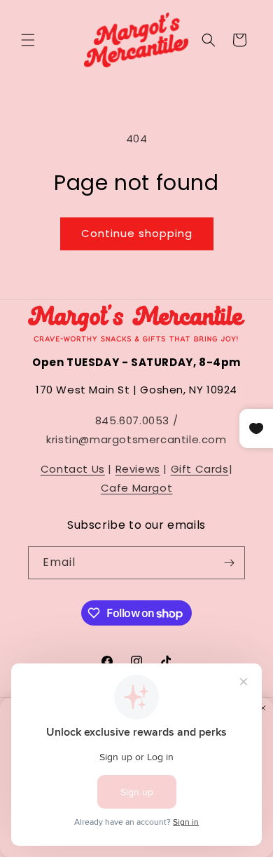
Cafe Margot (137, 487)
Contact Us (73, 468)
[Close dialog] (263, 708)
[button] (28, 40)
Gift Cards (200, 468)
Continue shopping (136, 233)
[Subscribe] (229, 562)
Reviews (137, 468)
